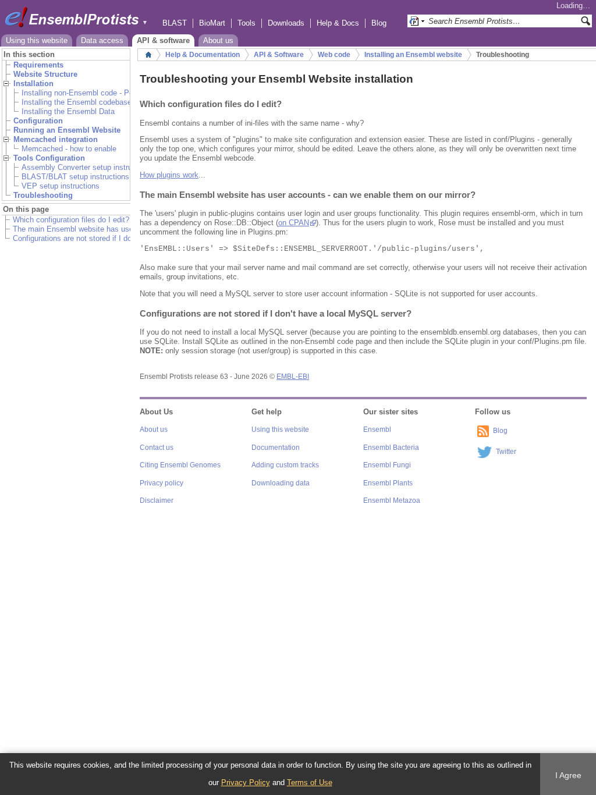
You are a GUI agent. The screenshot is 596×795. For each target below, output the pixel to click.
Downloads (286, 23)
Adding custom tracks (285, 465)
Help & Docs (338, 23)
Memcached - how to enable (69, 148)
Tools (246, 23)
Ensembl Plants (388, 483)
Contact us (156, 447)
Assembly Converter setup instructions (87, 167)
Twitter (506, 451)
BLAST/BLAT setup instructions (75, 176)
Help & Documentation (202, 54)
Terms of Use (309, 782)
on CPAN (293, 222)
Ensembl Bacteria (391, 447)
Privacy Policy (245, 782)
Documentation (275, 447)
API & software (163, 40)
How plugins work (169, 175)
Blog (378, 23)
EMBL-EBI (292, 376)
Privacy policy (161, 483)
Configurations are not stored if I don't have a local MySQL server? (125, 238)
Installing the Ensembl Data (68, 111)
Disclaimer (156, 500)
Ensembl (377, 429)
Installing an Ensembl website (413, 54)
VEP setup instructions (61, 186)
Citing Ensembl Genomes (180, 465)
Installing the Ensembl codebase (77, 102)
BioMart (212, 23)
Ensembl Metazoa (391, 500)
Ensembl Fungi (387, 465)
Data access (102, 40)
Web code (334, 54)
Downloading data (280, 483)
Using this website (37, 40)
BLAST (174, 23)
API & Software (279, 54)
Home (148, 55)
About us (218, 40)
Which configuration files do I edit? (71, 219)
